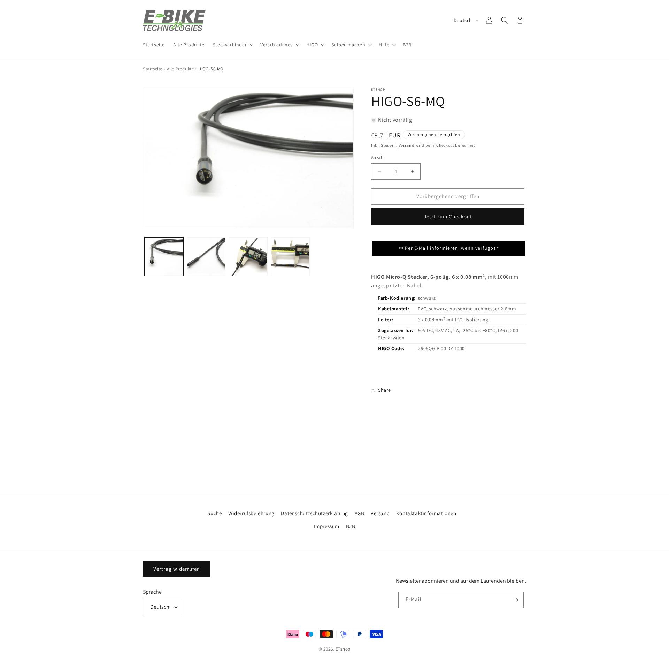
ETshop (343, 649)
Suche (214, 513)
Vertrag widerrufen (176, 568)
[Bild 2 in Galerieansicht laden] (206, 256)
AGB (359, 513)
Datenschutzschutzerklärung (314, 513)
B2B (350, 526)
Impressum (326, 526)
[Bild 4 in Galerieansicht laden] (290, 256)
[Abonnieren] (515, 600)
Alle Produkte (180, 69)
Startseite (152, 69)
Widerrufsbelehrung (251, 513)
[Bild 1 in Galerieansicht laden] (164, 256)
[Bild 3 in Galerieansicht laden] (248, 256)
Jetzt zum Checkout (448, 216)
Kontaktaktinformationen (426, 513)
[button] (232, 44)
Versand (407, 145)
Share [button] (384, 390)
